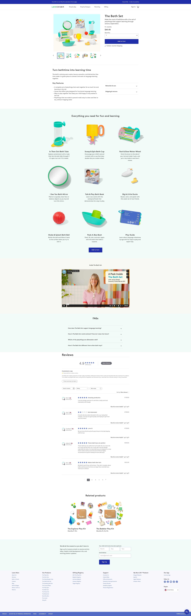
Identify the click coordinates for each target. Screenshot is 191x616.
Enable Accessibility (134, 2)
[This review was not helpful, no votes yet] (127, 406)
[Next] (101, 55)
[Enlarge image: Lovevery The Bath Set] (76, 33)
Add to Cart (122, 41)
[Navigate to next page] (106, 479)
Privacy (4, 614)
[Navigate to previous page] (84, 479)
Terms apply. (74, 2)
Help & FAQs (125, 2)
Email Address (102, 552)
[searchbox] (67, 388)
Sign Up (104, 562)
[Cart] (138, 7)
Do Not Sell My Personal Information (20, 614)
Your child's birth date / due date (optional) (110, 546)
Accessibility (42, 614)
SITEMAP (50, 614)
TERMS (34, 614)
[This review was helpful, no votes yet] (124, 406)
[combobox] (82, 388)
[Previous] (54, 55)
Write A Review (106, 363)
